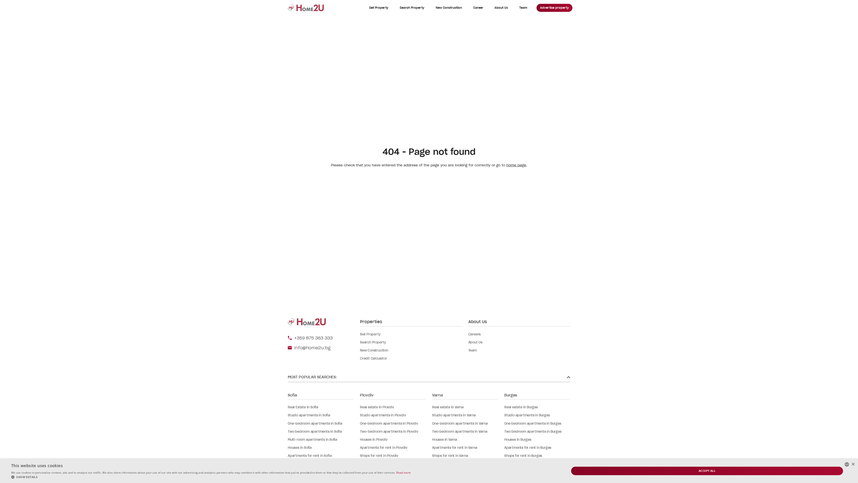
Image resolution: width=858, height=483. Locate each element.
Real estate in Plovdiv (377, 407)
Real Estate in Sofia (303, 407)
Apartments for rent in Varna (454, 448)
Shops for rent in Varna (450, 456)
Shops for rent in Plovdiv (379, 456)
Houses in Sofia (300, 448)
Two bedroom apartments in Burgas (532, 432)
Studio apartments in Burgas (527, 415)
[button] (211, 477)
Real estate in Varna (448, 407)
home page (516, 165)
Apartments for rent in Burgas (527, 448)
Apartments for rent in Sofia (310, 456)
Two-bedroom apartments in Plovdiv (389, 432)
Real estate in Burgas (521, 407)
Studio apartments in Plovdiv (383, 415)
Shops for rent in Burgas (523, 456)
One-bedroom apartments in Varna (460, 424)
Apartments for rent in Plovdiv (383, 448)
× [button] (853, 464)
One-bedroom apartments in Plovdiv (389, 424)
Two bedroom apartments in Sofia (315, 432)
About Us (501, 8)
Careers (474, 334)
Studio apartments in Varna (454, 415)
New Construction (449, 8)
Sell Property (378, 8)
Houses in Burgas (517, 440)
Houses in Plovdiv (373, 440)
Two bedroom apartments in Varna (459, 432)
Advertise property (554, 8)
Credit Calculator (373, 358)
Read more (403, 473)
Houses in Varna (444, 440)
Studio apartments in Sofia (309, 415)
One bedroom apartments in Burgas (532, 424)
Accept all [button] (707, 471)
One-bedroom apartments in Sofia (315, 424)
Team (523, 8)
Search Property (412, 8)
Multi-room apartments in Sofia (312, 440)
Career (478, 8)
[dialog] (429, 471)
